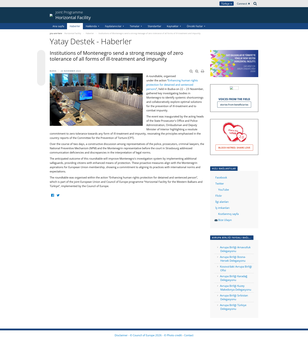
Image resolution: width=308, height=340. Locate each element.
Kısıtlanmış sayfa (228, 214)
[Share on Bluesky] (41, 54)
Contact (188, 335)
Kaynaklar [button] (173, 26)
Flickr (218, 195)
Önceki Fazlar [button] (195, 26)
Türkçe (225, 3)
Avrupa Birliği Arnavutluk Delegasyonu (235, 249)
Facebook (221, 177)
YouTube (223, 189)
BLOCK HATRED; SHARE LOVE (234, 147)
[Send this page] (41, 81)
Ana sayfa (58, 26)
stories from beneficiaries (234, 104)
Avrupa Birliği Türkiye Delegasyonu (233, 307)
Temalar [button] (135, 26)
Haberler (75, 26)
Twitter (219, 183)
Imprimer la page (203, 70)
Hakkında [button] (91, 26)
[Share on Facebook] (41, 68)
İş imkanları (222, 208)
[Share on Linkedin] (41, 74)
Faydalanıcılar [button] (113, 26)
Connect (242, 3)
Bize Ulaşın (225, 220)
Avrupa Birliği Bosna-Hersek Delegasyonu (233, 258)
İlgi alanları (222, 201)
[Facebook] (52, 195)
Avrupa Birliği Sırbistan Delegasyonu (234, 297)
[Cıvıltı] (58, 195)
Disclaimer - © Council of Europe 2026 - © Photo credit (149, 335)
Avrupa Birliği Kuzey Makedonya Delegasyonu (235, 287)
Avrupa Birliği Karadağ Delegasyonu (233, 278)
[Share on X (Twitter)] (41, 61)
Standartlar (154, 26)
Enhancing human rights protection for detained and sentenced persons (172, 85)
